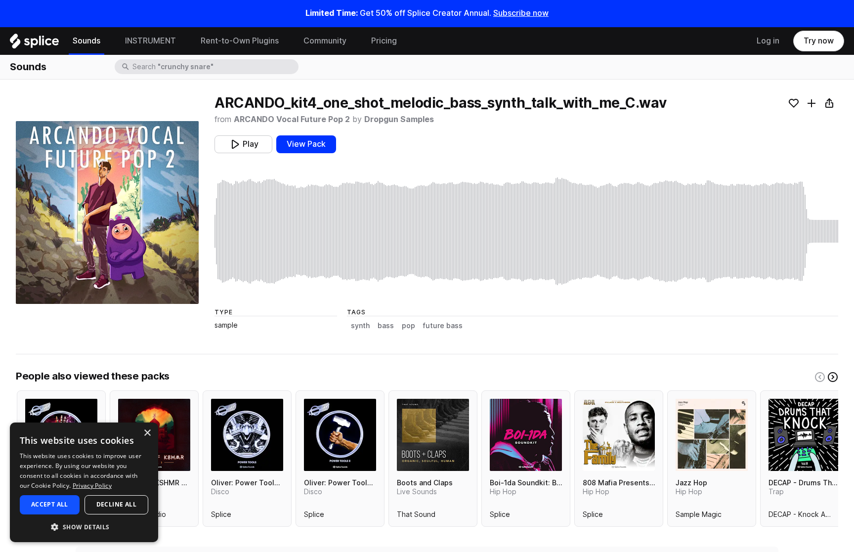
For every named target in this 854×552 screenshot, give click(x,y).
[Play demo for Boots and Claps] (433, 435)
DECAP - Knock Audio (804, 516)
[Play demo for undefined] (107, 212)
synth (360, 326)
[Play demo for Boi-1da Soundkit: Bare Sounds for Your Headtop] (526, 435)
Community (324, 40)
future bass (443, 326)
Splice (221, 516)
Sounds (86, 40)
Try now (819, 40)
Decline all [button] (116, 504)
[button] (84, 526)
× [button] (147, 433)
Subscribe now (521, 13)
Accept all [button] (49, 504)
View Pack (306, 144)
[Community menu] (353, 41)
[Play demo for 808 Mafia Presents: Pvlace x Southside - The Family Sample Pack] (618, 435)
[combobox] (214, 67)
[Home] (34, 43)
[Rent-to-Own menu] (286, 41)
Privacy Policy (92, 485)
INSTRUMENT (150, 40)
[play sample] (526, 231)
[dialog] (84, 482)
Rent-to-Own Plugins (240, 40)
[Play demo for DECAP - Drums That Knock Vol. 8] (804, 435)
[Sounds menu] (107, 41)
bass (386, 326)
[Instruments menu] (183, 41)
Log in (768, 40)
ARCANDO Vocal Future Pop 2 (292, 119)
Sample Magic (699, 516)
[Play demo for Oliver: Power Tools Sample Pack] (247, 435)
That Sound (416, 516)
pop (408, 326)
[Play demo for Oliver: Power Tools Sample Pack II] (340, 435)
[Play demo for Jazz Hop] (711, 435)
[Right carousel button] (832, 377)
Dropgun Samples (399, 119)
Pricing (384, 40)
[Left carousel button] (819, 377)
